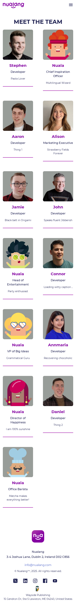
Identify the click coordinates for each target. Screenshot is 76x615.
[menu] (70, 4)
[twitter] (18, 582)
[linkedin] (28, 582)
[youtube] (58, 582)
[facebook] (48, 582)
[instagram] (38, 582)
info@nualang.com (38, 565)
